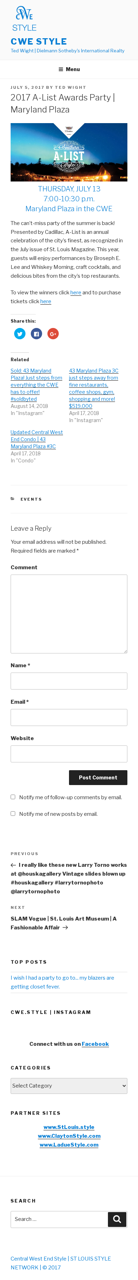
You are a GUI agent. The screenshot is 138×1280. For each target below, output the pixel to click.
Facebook (95, 1044)
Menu (73, 69)
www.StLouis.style (69, 1127)
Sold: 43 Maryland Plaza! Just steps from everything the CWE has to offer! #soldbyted (36, 385)
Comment (24, 567)
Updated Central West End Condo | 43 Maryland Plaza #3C (37, 439)
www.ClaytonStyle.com (69, 1136)
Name (20, 665)
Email (20, 702)
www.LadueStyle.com (69, 1145)
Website (22, 738)
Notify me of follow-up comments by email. (70, 797)
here (75, 292)
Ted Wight (71, 87)
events (31, 499)
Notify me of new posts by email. (58, 814)
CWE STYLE (39, 41)
